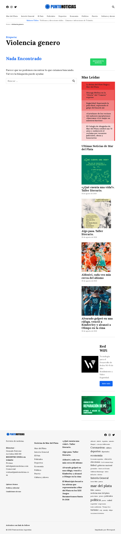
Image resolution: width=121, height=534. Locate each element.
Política (85, 16)
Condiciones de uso (13, 492)
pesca (101, 496)
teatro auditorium (96, 507)
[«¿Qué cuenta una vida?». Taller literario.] (96, 170)
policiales (108, 496)
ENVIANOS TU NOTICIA (98, 62)
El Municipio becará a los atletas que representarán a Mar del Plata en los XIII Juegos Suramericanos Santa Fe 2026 (72, 490)
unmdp (105, 510)
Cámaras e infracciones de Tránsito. (79, 20)
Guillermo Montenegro (97, 472)
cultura (108, 448)
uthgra (111, 510)
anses (99, 441)
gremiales (94, 468)
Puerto (95, 16)
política (96, 500)
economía (96, 455)
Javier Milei (94, 481)
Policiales (51, 16)
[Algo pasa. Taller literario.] (96, 213)
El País (40, 16)
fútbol (93, 465)
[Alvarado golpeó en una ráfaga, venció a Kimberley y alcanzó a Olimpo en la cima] (96, 301)
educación (108, 459)
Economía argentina (97, 459)
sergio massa (102, 504)
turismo (95, 510)
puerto (104, 500)
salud (109, 500)
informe (99, 474)
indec (106, 472)
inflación (93, 474)
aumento (111, 441)
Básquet (93, 444)
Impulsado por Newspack (105, 530)
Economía (74, 16)
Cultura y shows (108, 16)
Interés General (27, 16)
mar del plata (101, 485)
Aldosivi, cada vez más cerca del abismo (96, 276)
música (98, 490)
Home (8, 24)
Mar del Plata (12, 16)
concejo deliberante (103, 444)
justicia (101, 481)
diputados (105, 452)
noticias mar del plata (100, 493)
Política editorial (12, 488)
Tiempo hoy (106, 507)
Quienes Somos (12, 484)
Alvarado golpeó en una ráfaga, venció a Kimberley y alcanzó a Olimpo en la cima (97, 323)
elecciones (95, 462)
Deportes (62, 16)
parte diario (94, 496)
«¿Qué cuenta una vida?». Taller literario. (98, 189)
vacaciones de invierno (97, 513)
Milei (92, 490)
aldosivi (93, 441)
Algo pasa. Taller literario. (92, 232)
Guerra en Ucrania (104, 468)
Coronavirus (98, 447)
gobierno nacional (104, 465)
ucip (101, 510)
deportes (96, 451)
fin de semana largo (107, 462)
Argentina (105, 441)
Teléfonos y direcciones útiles (51, 20)
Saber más (106, 384)
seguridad (94, 504)
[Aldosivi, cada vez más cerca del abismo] (96, 257)
